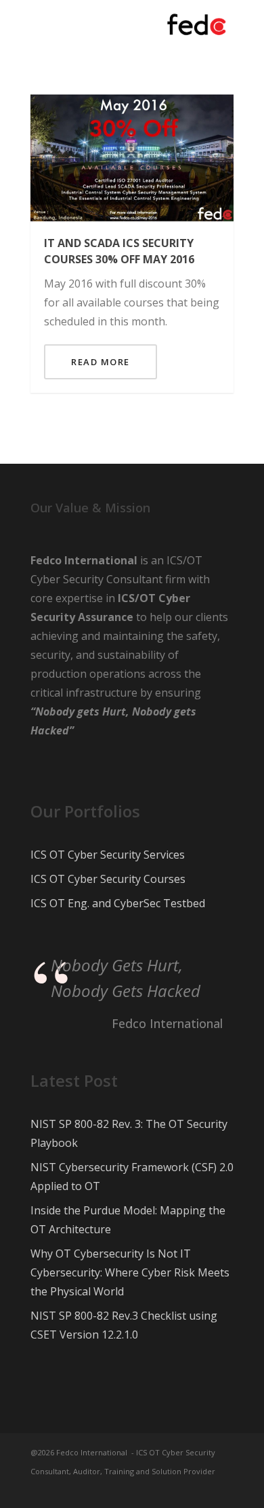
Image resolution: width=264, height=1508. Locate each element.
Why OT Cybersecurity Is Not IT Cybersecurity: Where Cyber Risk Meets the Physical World (129, 1272)
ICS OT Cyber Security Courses (107, 878)
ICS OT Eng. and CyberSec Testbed (117, 903)
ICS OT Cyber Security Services (107, 854)
